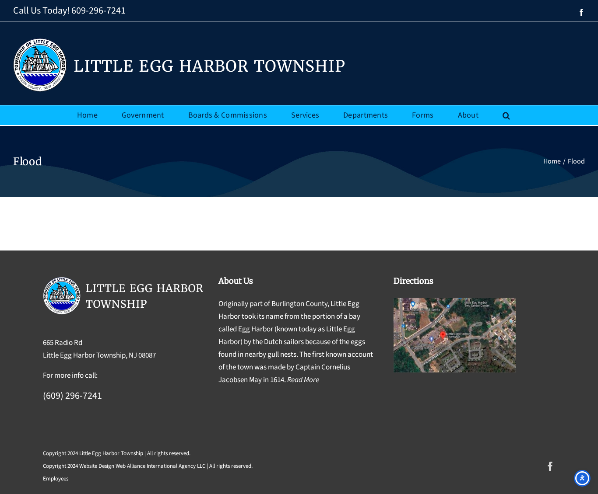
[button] (506, 115)
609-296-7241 (98, 10)
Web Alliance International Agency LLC (160, 466)
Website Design (96, 466)
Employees (55, 479)
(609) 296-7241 (72, 396)
